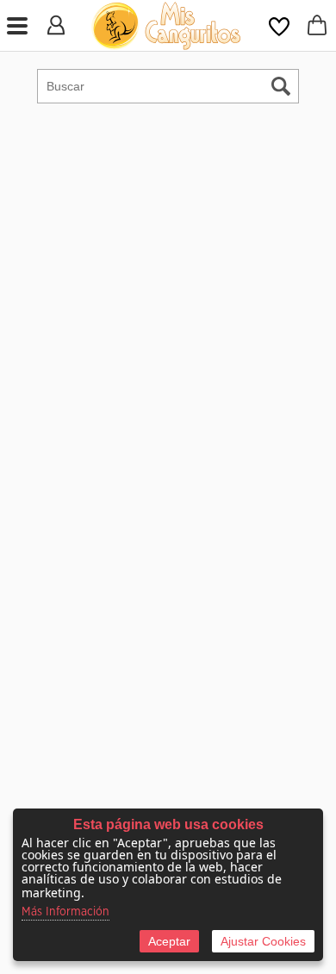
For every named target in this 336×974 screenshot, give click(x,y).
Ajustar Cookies (263, 941)
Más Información (65, 912)
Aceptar (169, 941)
